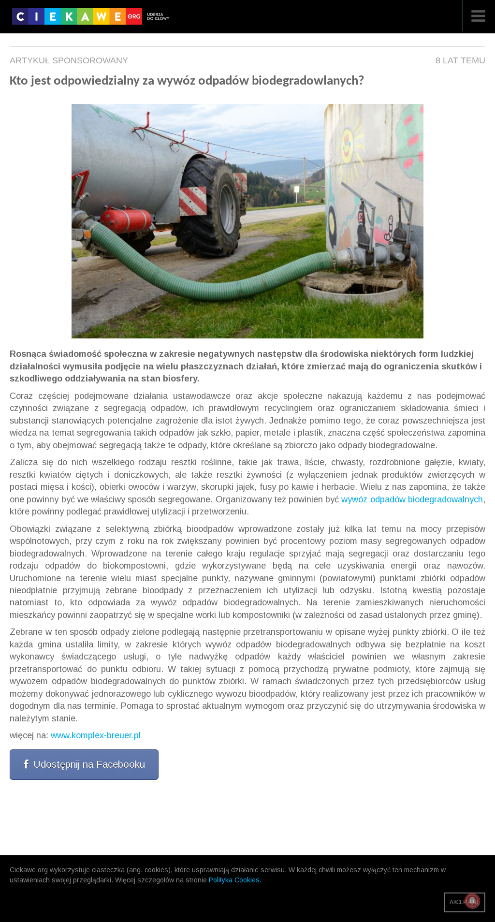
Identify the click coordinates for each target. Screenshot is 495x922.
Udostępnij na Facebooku (89, 764)
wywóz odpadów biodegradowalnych (411, 499)
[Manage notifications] (472, 900)
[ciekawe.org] (93, 19)
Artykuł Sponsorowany (69, 60)
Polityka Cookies (234, 880)
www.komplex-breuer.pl (96, 735)
